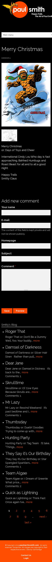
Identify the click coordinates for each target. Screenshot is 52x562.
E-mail (5, 220)
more (36, 340)
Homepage (8, 240)
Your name (8, 207)
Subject (6, 253)
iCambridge (37, 550)
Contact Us (26, 555)
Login (26, 558)
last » (28, 522)
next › (43, 516)
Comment (8, 266)
